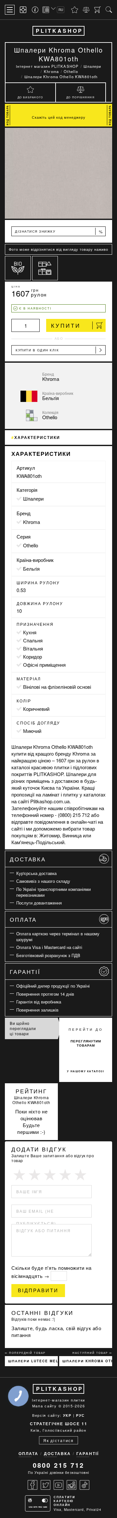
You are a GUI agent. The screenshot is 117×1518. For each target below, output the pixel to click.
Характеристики (37, 437)
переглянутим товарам (86, 1043)
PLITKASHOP (59, 30)
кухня (29, 632)
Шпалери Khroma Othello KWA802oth (87, 1361)
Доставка (28, 859)
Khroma (31, 521)
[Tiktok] (84, 1485)
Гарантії (25, 971)
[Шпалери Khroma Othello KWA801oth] (58, 173)
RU (60, 9)
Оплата (23, 919)
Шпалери (33, 498)
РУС (80, 1415)
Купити (66, 325)
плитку (70, 794)
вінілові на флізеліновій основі (57, 686)
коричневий (36, 708)
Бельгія (31, 568)
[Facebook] (32, 1485)
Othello (30, 545)
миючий (32, 730)
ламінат (50, 794)
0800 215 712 (58, 1465)
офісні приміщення (44, 664)
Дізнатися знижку (59, 231)
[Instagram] (71, 1485)
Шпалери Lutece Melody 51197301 (33, 1361)
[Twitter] (45, 1485)
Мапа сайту (44, 1405)
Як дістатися (58, 1440)
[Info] (36, 10)
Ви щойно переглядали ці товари (23, 1028)
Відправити (38, 1290)
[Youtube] (58, 1485)
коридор (32, 656)
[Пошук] (109, 9)
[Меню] (10, 10)
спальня (33, 640)
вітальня (33, 648)
